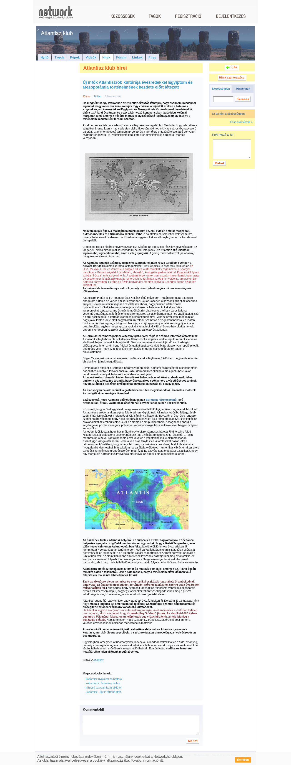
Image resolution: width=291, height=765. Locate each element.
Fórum (121, 57)
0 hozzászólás (113, 96)
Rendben (243, 759)
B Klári (97, 96)
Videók (91, 57)
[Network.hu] (56, 15)
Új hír (234, 67)
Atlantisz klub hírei (105, 68)
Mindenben (243, 88)
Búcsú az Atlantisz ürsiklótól (104, 687)
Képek (75, 57)
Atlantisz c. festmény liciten (103, 683)
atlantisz (98, 660)
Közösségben (221, 88)
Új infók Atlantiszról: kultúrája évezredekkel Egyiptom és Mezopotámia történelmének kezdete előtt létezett (138, 84)
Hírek (106, 57)
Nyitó (44, 57)
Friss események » (241, 122)
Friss (152, 57)
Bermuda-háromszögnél (161, 399)
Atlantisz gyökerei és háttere (104, 679)
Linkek (137, 57)
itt (161, 760)
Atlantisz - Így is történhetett (104, 692)
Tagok (59, 57)
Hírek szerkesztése (231, 77)
